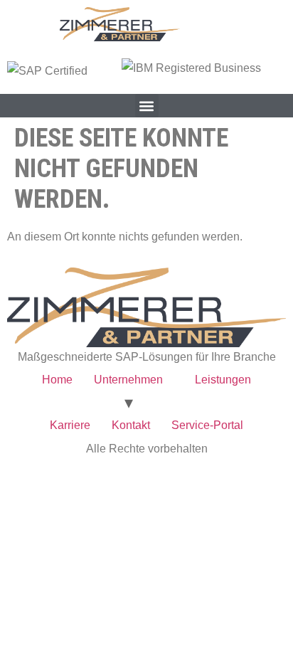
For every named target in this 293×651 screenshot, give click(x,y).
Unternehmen (128, 380)
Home (57, 380)
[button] (147, 105)
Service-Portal (207, 425)
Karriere (70, 425)
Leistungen (223, 380)
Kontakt (131, 425)
